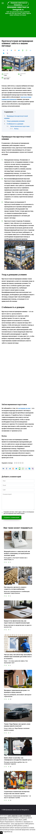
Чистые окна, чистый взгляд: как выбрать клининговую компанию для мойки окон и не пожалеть (18, 656)
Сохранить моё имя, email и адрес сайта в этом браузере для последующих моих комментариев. (19, 512)
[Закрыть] (1, 832)
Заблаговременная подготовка (19, 126)
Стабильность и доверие (15, 124)
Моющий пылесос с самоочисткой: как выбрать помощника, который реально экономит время (17, 553)
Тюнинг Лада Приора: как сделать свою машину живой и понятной (17, 725)
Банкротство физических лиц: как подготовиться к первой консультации (17, 622)
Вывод (16, 128)
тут (11, 831)
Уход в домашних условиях (16, 121)
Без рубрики (7, 67)
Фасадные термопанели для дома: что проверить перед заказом (17, 691)
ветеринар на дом (24, 408)
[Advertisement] (18, 26)
